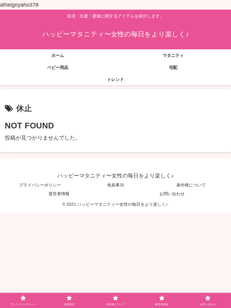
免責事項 (115, 185)
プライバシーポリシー (40, 185)
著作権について (191, 185)
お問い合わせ (172, 193)
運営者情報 (58, 193)
